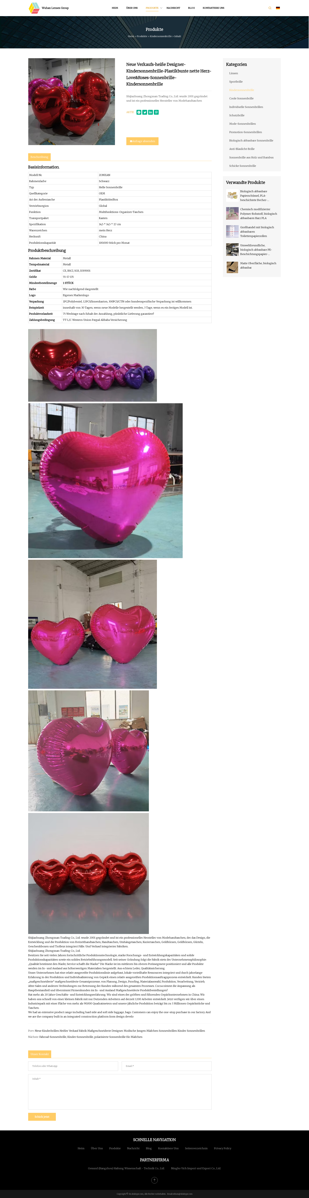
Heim (115, 7)
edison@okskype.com (182, 1194)
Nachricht (173, 7)
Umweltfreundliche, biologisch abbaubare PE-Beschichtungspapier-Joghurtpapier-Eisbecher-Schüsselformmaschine (256, 250)
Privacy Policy (222, 1148)
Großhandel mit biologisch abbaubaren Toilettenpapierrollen (257, 232)
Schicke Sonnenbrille (242, 165)
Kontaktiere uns (213, 7)
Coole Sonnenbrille (241, 98)
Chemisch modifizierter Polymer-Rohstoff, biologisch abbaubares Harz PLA (258, 214)
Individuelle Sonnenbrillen (246, 107)
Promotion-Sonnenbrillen (245, 132)
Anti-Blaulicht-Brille (242, 148)
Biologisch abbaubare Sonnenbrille (251, 140)
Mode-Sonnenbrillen (242, 123)
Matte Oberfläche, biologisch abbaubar (258, 265)
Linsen (233, 73)
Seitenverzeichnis (196, 1148)
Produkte (152, 7)
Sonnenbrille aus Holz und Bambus (251, 157)
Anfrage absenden (143, 141)
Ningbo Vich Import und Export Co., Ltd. (196, 1168)
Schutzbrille (236, 115)
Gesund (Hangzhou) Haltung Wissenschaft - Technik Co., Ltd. (126, 1168)
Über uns (132, 7)
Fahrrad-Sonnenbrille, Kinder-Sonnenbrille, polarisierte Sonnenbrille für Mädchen (90, 1036)
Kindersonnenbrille (161, 36)
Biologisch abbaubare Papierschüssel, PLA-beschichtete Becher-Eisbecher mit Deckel (253, 196)
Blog (191, 7)
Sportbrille (236, 81)
